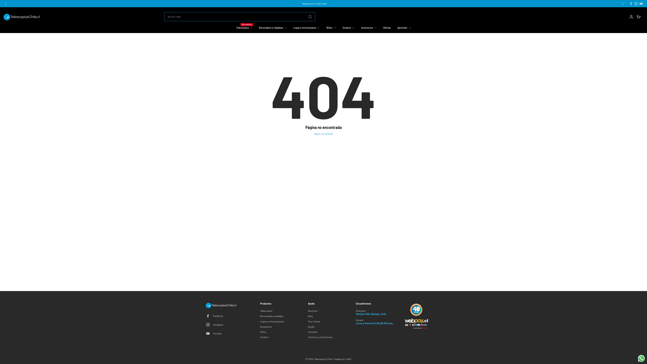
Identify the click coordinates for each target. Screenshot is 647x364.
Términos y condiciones (320, 337)
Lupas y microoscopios (272, 321)
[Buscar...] (310, 16)
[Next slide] (623, 4)
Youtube (217, 333)
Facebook (218, 315)
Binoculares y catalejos (272, 316)
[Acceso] (631, 16)
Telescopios (266, 310)
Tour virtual (314, 321)
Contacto (313, 331)
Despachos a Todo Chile (314, 3)
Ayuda (311, 326)
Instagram (218, 324)
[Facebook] (631, 4)
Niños (263, 331)
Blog (310, 316)
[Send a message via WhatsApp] (641, 358)
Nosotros (313, 310)
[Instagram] (636, 4)
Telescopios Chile (323, 359)
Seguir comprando (323, 133)
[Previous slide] (6, 4)
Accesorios (266, 326)
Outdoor (264, 337)
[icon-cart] (638, 16)
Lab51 (348, 359)
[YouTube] (641, 4)
